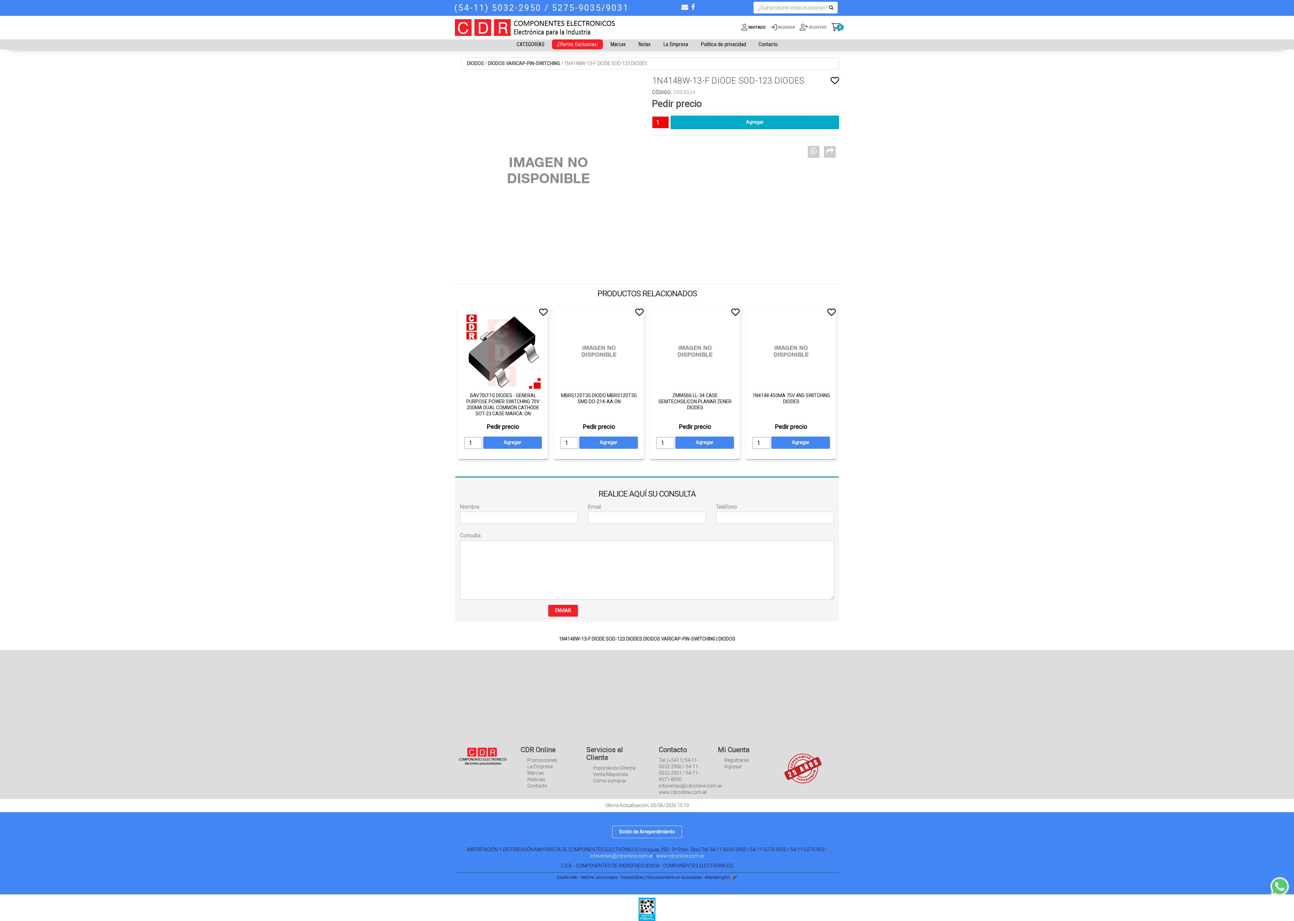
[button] (684, 7)
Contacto (768, 44)
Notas (644, 44)
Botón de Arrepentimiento (647, 831)
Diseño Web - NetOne (575, 877)
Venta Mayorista (610, 774)
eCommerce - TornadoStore (620, 877)
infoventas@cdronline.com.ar (621, 856)
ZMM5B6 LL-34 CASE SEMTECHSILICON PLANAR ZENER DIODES (695, 401)
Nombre (470, 507)
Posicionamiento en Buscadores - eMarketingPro (688, 877)
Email (594, 507)
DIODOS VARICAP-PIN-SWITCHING (524, 63)
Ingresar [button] (786, 27)
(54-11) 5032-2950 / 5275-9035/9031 (541, 8)
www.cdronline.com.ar (680, 856)
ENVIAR (563, 610)
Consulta (470, 535)
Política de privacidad (723, 44)
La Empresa (675, 44)
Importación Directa (614, 768)
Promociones (542, 760)
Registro (817, 27)
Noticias (536, 779)
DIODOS (475, 63)
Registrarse (737, 760)
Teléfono (726, 507)
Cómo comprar (609, 780)
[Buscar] (831, 7)
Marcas (618, 44)
